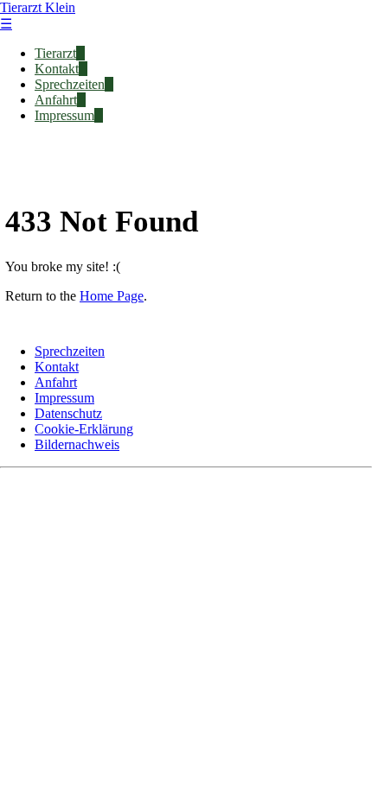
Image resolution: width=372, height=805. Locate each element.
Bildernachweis (77, 444)
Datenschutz (68, 413)
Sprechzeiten (70, 84)
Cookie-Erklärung (84, 429)
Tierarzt (55, 53)
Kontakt (57, 68)
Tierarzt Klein (37, 7)
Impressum (64, 115)
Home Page (112, 295)
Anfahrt (56, 99)
